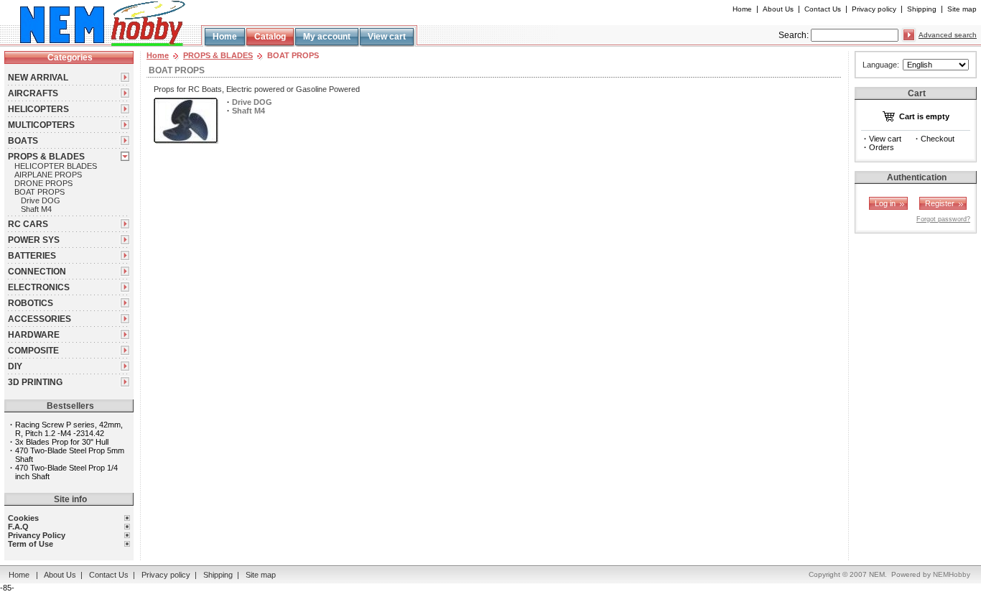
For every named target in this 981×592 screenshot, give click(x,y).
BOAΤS (23, 141)
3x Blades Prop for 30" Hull (61, 442)
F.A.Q (18, 526)
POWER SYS (34, 240)
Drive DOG (40, 200)
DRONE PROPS (43, 183)
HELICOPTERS (38, 109)
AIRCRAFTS (33, 93)
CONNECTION (37, 272)
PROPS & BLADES (46, 157)
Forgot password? (943, 219)
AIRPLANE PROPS (48, 174)
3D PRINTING (35, 382)
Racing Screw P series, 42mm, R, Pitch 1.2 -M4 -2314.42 (69, 429)
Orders (881, 147)
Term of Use (30, 544)
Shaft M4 (36, 209)
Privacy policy (874, 9)
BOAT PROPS (39, 192)
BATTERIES (32, 256)
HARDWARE (34, 335)
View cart (387, 37)
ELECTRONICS (39, 287)
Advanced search (948, 35)
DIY (15, 366)
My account (326, 37)
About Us (778, 9)
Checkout (937, 138)
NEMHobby (951, 574)
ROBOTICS (30, 303)
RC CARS (28, 224)
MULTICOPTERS (41, 125)
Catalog (270, 37)
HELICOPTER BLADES (55, 166)
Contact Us (822, 9)
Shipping (921, 9)
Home (742, 9)
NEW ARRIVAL (38, 78)
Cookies (23, 518)
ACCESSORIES (39, 319)
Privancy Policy (36, 535)
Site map (962, 9)
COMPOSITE (33, 351)
